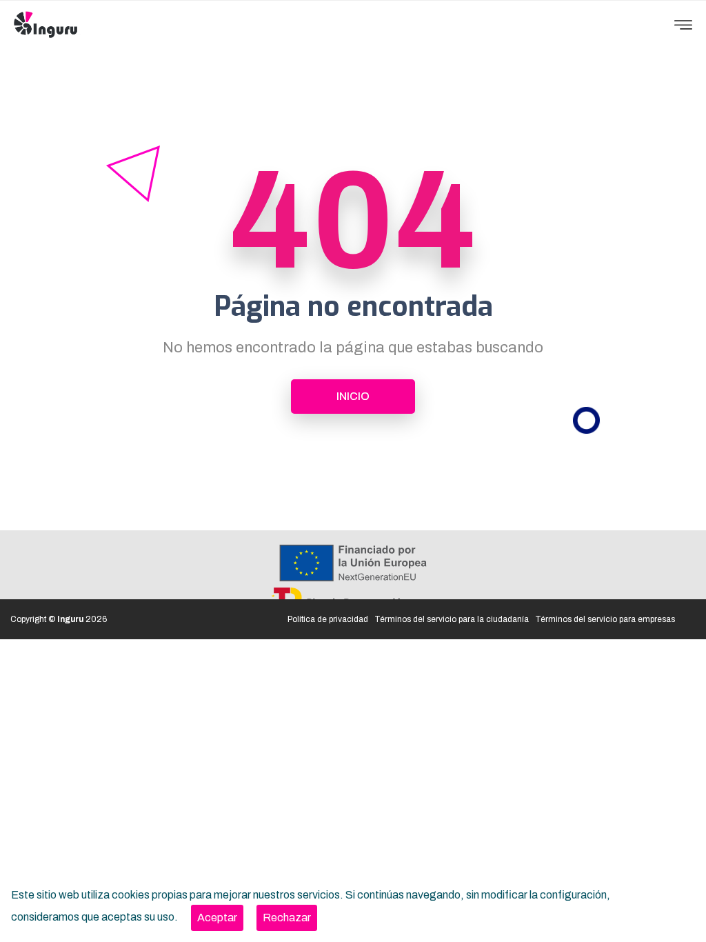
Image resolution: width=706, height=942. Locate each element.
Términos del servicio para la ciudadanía (451, 619)
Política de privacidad (328, 619)
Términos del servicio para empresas (605, 619)
